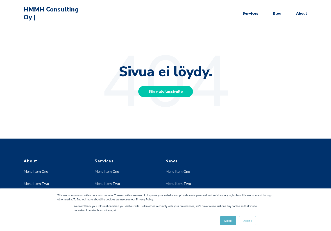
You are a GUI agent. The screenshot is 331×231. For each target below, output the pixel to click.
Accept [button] (228, 220)
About (301, 13)
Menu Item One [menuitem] (36, 171)
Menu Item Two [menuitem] (36, 183)
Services (250, 13)
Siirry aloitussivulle (165, 91)
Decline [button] (247, 220)
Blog (277, 13)
